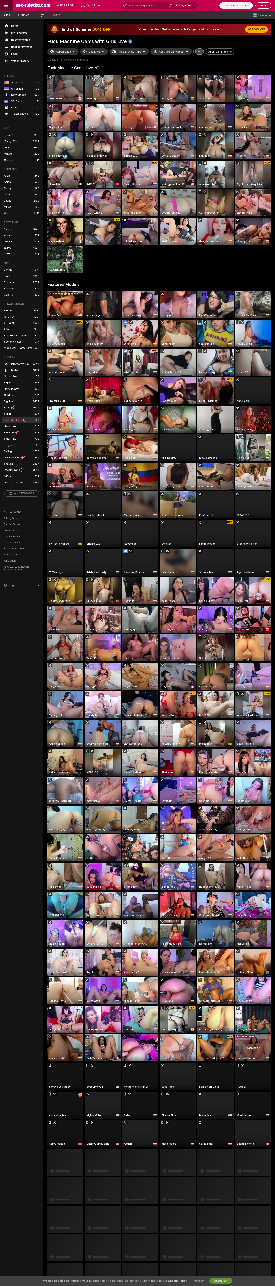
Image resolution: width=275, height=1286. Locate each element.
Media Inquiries (13, 530)
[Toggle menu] (6, 5)
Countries (94, 51)
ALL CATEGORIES (24, 493)
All (199, 51)
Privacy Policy (12, 536)
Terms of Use (12, 542)
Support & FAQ (12, 512)
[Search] (170, 5)
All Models (10, 560)
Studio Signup (12, 554)
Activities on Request (171, 51)
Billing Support (12, 518)
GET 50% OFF (256, 29)
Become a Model (14, 548)
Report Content (13, 524)
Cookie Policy (177, 1280)
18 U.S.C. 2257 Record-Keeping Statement (17, 568)
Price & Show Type (129, 51)
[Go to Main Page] (33, 5)
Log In (263, 5)
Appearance (63, 51)
